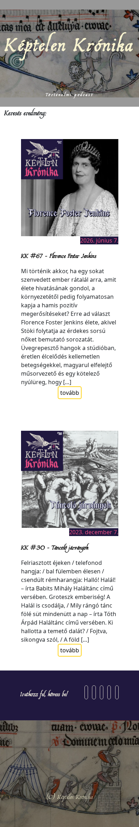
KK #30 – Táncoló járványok (54, 547)
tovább (69, 393)
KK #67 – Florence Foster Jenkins (58, 255)
